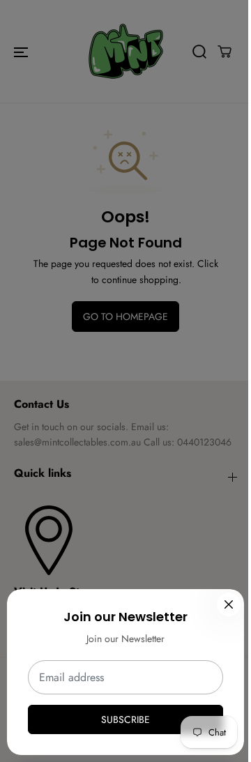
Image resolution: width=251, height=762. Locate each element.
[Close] (228, 604)
